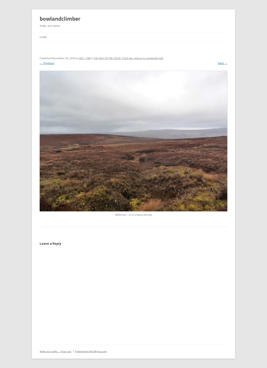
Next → (222, 63)
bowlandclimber (60, 18)
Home (43, 37)
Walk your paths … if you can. (56, 351)
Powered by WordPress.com (91, 351)
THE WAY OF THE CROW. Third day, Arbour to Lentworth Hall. (129, 58)
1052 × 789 (84, 58)
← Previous (47, 63)
